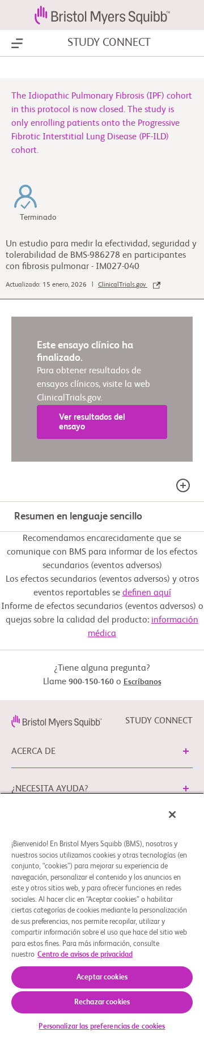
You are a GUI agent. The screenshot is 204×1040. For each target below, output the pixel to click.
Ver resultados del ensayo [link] (92, 422)
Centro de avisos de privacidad (85, 954)
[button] (186, 751)
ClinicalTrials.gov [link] (122, 285)
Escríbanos (143, 682)
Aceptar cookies (102, 977)
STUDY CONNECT (109, 43)
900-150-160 (91, 682)
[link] (56, 721)
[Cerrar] (172, 814)
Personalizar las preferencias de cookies (102, 1026)
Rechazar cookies (102, 1002)
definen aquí (146, 593)
